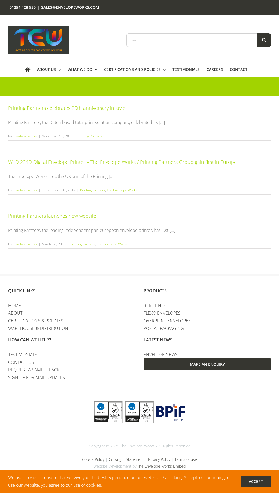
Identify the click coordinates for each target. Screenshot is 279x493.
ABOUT (15, 313)
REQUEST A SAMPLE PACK (33, 370)
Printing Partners (89, 136)
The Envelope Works (122, 190)
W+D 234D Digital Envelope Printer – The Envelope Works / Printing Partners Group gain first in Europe (122, 162)
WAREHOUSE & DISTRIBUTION (38, 328)
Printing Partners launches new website (52, 216)
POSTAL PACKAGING (164, 328)
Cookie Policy (93, 459)
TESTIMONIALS (22, 355)
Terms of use (186, 459)
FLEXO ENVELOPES (162, 313)
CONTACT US (21, 362)
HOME (14, 305)
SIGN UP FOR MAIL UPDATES (36, 377)
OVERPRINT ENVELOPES (167, 321)
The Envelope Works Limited (161, 466)
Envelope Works (25, 136)
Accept (256, 481)
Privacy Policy (159, 459)
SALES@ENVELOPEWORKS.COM (70, 7)
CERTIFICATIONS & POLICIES (35, 321)
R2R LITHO (154, 305)
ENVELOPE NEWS (161, 355)
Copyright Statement (126, 459)
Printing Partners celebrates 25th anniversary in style (66, 108)
